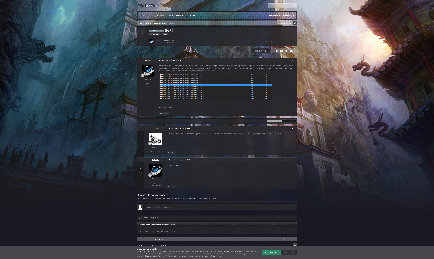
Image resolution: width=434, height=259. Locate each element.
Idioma (139, 245)
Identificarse (274, 16)
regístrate (191, 198)
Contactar (163, 245)
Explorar (146, 15)
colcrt (155, 128)
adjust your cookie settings (216, 254)
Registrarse (286, 16)
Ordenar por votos (274, 121)
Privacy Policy (216, 256)
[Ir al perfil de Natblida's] (151, 41)
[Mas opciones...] (293, 60)
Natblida (170, 40)
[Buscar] (295, 5)
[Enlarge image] (215, 87)
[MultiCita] (161, 113)
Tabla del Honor (177, 15)
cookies (163, 254)
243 (154, 152)
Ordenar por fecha (289, 121)
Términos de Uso (151, 256)
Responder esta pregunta (284, 51)
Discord (192, 15)
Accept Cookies (272, 252)
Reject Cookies (289, 252)
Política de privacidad (151, 245)
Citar (166, 113)
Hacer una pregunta (260, 51)
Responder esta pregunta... (159, 207)
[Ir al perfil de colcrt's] (155, 139)
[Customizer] (293, 15)
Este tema (286, 5)
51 (149, 84)
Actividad (160, 15)
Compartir (271, 41)
